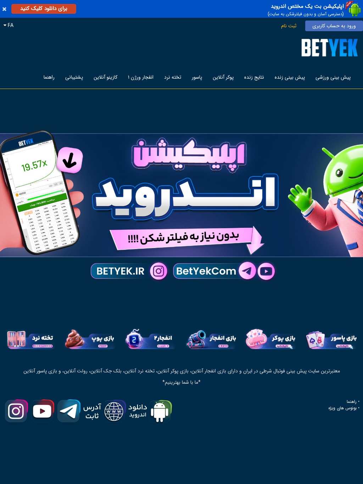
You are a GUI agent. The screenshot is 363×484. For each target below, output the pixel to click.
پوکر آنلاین (223, 77)
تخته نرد (172, 77)
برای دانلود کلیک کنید (43, 8)
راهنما (49, 77)
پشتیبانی (74, 77)
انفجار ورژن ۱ (140, 77)
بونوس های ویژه (342, 408)
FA (9, 25)
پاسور (197, 77)
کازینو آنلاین (105, 77)
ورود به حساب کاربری (334, 26)
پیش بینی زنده (290, 77)
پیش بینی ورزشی (333, 77)
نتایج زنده (254, 77)
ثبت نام (288, 26)
